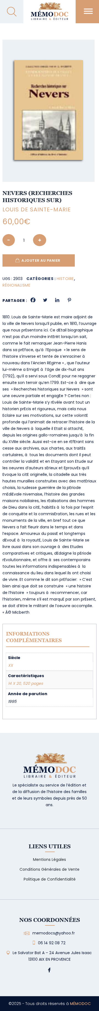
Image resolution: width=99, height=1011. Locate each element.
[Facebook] (33, 300)
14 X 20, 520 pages (25, 683)
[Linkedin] (57, 300)
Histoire (65, 278)
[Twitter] (45, 300)
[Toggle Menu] (88, 11)
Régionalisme (16, 285)
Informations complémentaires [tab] (34, 637)
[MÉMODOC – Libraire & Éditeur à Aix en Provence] (49, 14)
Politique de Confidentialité (50, 879)
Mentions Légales (49, 859)
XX (10, 665)
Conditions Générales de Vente (49, 869)
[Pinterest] (69, 300)
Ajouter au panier (41, 260)
